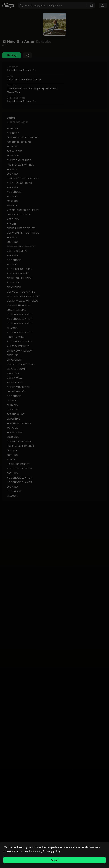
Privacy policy (52, 851)
